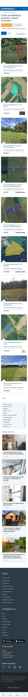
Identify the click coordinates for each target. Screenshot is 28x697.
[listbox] (21, 34)
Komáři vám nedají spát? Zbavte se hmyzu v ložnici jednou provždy (13, 478)
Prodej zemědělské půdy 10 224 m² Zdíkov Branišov (13, 304)
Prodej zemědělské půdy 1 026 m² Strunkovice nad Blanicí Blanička (12, 185)
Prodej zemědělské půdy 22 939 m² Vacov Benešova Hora (13, 66)
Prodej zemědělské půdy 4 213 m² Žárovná (12, 105)
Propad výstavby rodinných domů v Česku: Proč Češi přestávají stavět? (12, 529)
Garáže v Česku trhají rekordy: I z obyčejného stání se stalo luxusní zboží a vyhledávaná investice (14, 556)
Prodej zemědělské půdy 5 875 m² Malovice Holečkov (12, 146)
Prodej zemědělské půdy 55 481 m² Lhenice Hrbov (13, 384)
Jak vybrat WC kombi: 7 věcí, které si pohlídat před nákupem (13, 453)
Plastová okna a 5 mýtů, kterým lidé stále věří (13, 504)
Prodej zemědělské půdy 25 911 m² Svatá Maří (13, 265)
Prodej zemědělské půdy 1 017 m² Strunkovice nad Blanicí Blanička (12, 225)
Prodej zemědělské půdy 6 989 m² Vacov (12, 343)
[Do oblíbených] (3, 63)
